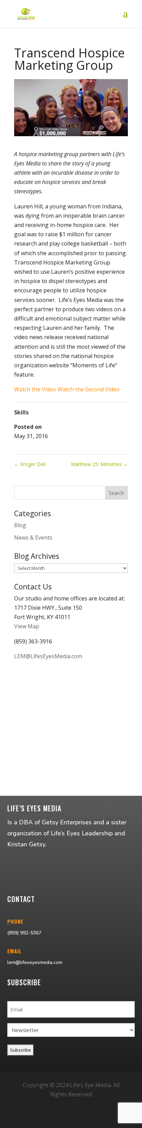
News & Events (33, 537)
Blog (20, 525)
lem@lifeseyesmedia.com (34, 962)
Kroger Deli (29, 464)
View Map (26, 626)
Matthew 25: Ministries (99, 464)
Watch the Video (35, 389)
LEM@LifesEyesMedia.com (48, 656)
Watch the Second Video (89, 389)
